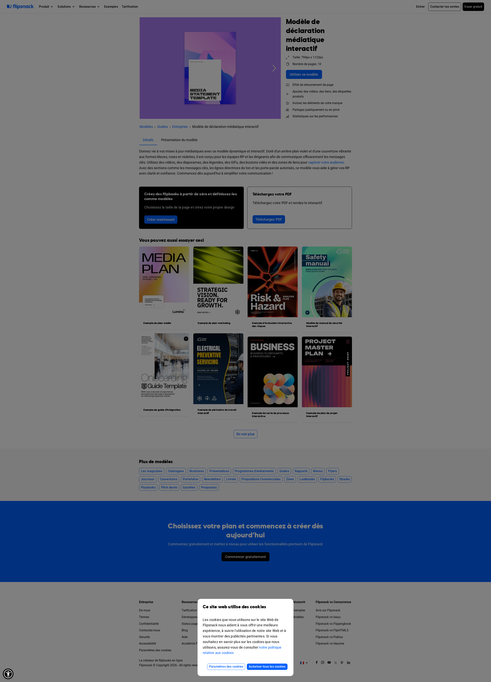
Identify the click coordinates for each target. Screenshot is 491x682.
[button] (8, 674)
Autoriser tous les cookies (267, 666)
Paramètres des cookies (226, 666)
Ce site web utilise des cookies (234, 607)
